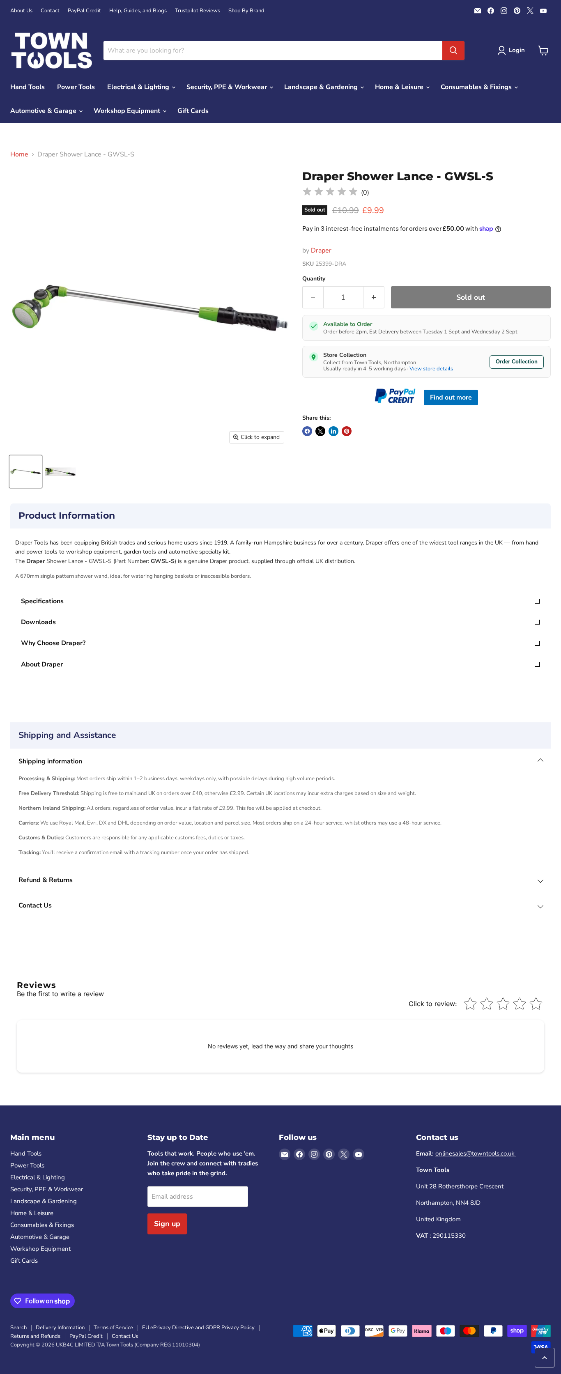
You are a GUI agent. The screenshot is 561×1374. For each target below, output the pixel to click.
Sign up (167, 1224)
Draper (321, 250)
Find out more (451, 397)
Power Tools (76, 87)
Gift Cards (193, 110)
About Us (21, 11)
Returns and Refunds (35, 1336)
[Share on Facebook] (307, 431)
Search (18, 1327)
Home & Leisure (400, 87)
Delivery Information (60, 1327)
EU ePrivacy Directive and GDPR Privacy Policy (198, 1327)
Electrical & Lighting (139, 87)
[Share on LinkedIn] (333, 431)
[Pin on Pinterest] (347, 431)
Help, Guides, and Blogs (138, 11)
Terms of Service (113, 1327)
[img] (330, 193)
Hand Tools (27, 87)
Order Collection (517, 361)
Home (19, 154)
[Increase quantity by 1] (373, 297)
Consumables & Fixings (477, 87)
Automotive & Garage (44, 110)
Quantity (313, 279)
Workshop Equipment (128, 110)
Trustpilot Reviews (197, 11)
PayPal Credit (84, 11)
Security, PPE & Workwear (227, 87)
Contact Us (125, 1336)
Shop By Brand (246, 11)
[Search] (453, 50)
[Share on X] (320, 431)
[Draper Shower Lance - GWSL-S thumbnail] (25, 471)
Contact (50, 11)
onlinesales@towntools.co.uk (475, 1153)
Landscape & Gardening (321, 87)
